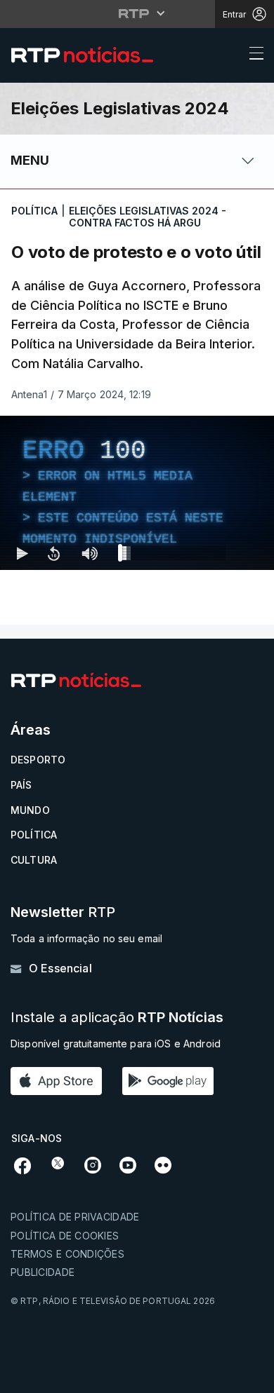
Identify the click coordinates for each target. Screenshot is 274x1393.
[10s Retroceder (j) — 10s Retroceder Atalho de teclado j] (53, 1376)
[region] (137, 696)
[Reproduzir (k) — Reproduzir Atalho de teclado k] (22, 1376)
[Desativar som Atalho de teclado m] (89, 1376)
